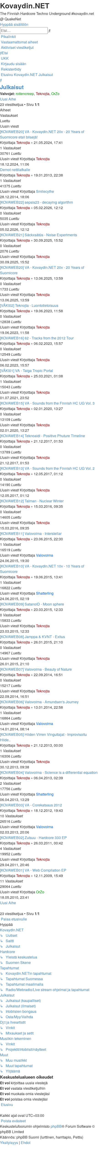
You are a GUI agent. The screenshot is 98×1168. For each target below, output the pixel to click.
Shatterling (45, 593)
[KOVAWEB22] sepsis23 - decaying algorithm (36, 202)
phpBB (56, 1126)
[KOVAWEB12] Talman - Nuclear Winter (32, 500)
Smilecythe (45, 191)
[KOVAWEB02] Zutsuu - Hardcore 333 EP (33, 837)
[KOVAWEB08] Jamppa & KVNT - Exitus (32, 636)
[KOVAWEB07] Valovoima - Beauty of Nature (36, 669)
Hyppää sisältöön (14, 24)
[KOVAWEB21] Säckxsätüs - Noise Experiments (38, 234)
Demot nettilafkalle (15, 169)
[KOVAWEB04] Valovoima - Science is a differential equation (49, 772)
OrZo (55, 93)
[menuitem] (19, 42)
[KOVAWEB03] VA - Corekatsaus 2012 (31, 805)
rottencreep (25, 93)
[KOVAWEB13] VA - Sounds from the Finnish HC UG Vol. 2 (47, 468)
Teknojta (42, 93)
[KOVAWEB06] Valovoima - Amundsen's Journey (39, 701)
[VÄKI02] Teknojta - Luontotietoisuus (29, 305)
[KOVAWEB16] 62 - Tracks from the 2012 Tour (37, 338)
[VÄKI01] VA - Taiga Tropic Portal (26, 370)
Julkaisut (12, 87)
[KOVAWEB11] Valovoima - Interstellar (31, 533)
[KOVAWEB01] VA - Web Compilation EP (33, 870)
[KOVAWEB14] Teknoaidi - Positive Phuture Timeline (42, 435)
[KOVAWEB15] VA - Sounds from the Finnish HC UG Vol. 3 (47, 403)
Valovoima (44, 555)
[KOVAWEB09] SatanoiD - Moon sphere (32, 604)
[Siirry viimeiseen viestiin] (51, 158)
